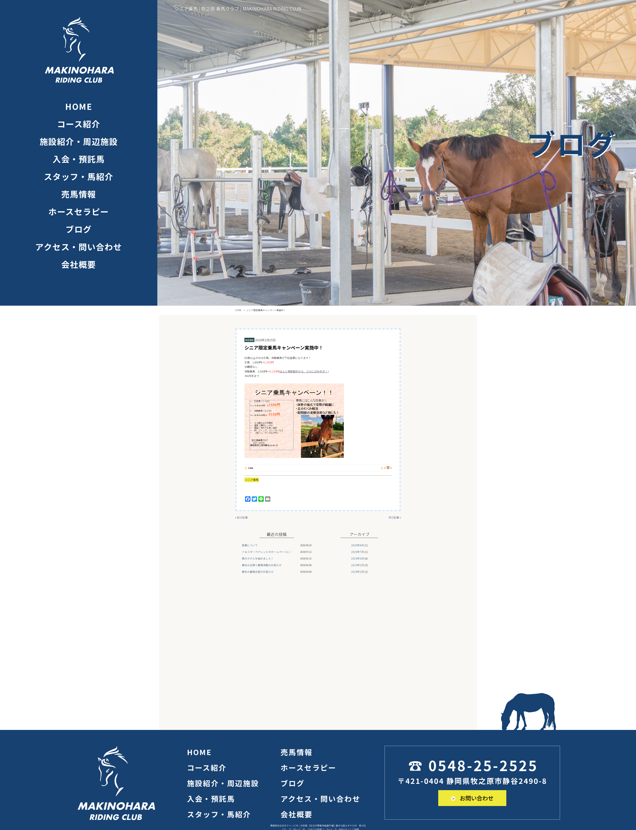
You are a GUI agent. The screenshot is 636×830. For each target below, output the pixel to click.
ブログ (79, 229)
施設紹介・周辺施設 (79, 141)
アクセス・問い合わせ (78, 247)
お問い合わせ (476, 798)
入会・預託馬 (79, 159)
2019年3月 (357, 558)
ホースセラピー (78, 211)
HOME (78, 106)
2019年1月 (357, 572)
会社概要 (78, 264)
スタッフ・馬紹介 (78, 176)
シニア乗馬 (251, 480)
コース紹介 (78, 124)
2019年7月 (357, 552)
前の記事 (242, 517)
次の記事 (393, 517)
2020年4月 (357, 545)
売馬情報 (78, 194)
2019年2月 (357, 565)
